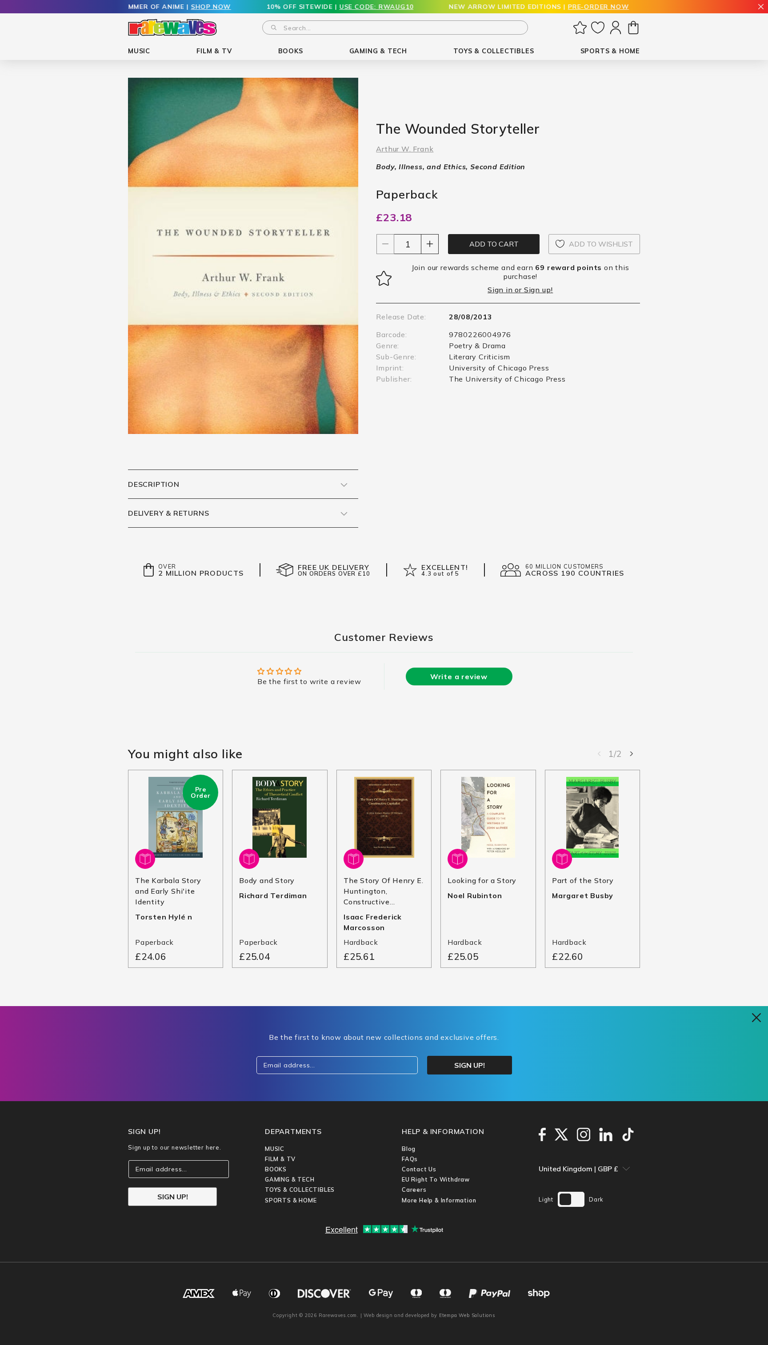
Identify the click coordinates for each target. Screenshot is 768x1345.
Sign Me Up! (471, 722)
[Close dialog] (546, 597)
